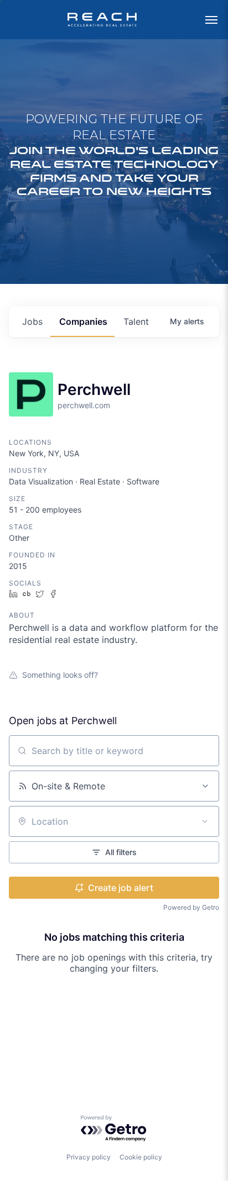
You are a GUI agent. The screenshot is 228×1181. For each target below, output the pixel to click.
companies (83, 321)
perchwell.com (84, 405)
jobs (32, 321)
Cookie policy (141, 1157)
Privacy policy (88, 1157)
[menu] (211, 20)
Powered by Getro (191, 907)
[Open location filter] (205, 821)
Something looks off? (60, 674)
